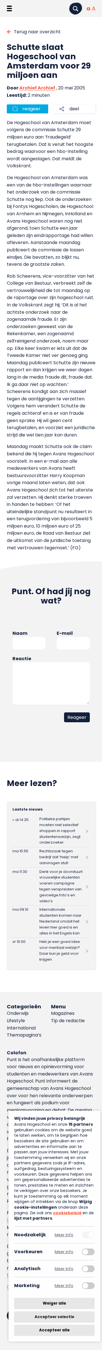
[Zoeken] (76, 8)
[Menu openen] (9, 8)
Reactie (21, 658)
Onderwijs (18, 1013)
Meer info (64, 1234)
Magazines (63, 1013)
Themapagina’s (24, 1035)
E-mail (65, 633)
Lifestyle (16, 1020)
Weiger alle (54, 1303)
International (21, 1028)
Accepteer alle (54, 1330)
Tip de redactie (68, 1020)
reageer (31, 109)
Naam (19, 633)
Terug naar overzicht (37, 31)
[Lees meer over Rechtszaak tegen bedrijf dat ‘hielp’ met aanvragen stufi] (51, 857)
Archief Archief (37, 88)
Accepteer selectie (54, 1317)
